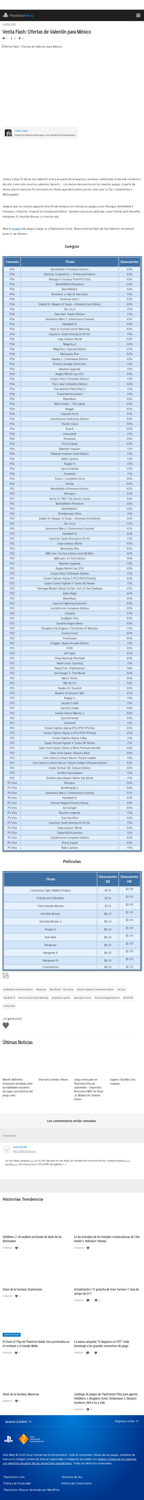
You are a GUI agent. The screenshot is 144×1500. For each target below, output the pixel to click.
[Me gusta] (17, 1248)
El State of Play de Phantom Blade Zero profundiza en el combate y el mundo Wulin (36, 1343)
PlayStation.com (14, 1477)
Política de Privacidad (17, 1483)
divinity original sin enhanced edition (95, 989)
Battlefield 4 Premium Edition (18, 989)
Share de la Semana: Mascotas (21, 1394)
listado (16, 228)
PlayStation (21, 15)
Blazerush (41, 989)
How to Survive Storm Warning (33, 997)
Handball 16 (9, 997)
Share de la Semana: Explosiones (22, 1289)
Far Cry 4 (121, 989)
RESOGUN (128, 997)
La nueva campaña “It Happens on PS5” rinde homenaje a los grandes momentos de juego (101, 1343)
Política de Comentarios (76, 1483)
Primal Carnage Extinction (107, 997)
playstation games (61, 997)
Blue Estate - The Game (61, 989)
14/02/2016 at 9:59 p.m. (24, 1151)
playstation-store (82, 997)
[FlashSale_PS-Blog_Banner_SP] (72, 156)
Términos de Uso (71, 1477)
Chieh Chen (21, 130)
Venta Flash (9, 1006)
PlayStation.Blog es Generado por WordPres (32, 1490)
